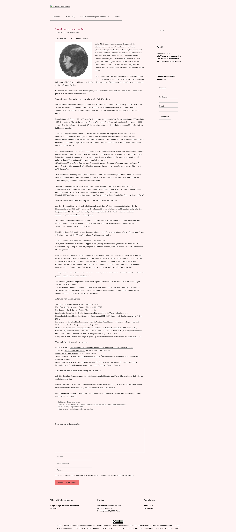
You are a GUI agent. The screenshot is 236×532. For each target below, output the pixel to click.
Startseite (56, 17)
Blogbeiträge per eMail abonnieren (64, 506)
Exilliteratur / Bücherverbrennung (90, 404)
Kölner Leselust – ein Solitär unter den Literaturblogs (75, 409)
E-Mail (162, 106)
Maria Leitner (106, 404)
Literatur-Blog (70, 17)
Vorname (162, 88)
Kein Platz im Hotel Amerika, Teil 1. (86, 356)
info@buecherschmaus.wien (169, 56)
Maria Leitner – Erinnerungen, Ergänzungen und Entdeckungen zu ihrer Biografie (101, 347)
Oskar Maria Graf (101, 44)
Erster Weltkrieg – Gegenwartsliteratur (70, 407)
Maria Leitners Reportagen (75, 350)
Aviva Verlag (136, 316)
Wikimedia (71, 393)
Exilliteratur (66, 379)
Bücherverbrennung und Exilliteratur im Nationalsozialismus (91, 388)
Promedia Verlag (86, 325)
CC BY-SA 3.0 (71, 396)
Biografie (61, 404)
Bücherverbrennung (71, 404)
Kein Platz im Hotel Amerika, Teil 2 (86, 362)
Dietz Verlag (133, 337)
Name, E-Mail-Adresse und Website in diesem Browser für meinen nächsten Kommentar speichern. (96, 475)
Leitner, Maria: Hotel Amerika (66, 353)
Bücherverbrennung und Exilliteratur (94, 17)
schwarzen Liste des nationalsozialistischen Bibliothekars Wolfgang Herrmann (92, 206)
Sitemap (117, 17)
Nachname (163, 97)
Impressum (148, 506)
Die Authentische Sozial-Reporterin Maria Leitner (74, 365)
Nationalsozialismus (118, 404)
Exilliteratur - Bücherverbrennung (69, 402)
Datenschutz (149, 508)
